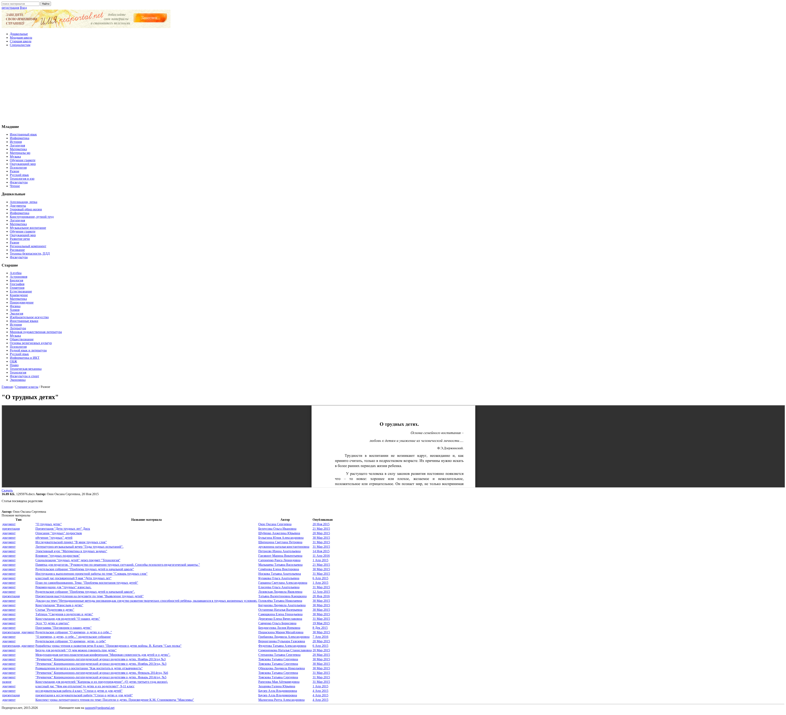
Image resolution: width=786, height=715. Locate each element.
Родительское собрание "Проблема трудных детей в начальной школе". (85, 591)
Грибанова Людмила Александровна (283, 636)
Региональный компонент (28, 246)
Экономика (18, 380)
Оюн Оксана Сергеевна (274, 524)
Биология (16, 280)
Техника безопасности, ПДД (30, 253)
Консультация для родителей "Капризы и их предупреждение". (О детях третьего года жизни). (101, 681)
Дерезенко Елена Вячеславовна (280, 618)
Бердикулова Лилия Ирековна (279, 627)
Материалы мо (20, 153)
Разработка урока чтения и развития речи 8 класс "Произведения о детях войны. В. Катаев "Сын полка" (108, 645)
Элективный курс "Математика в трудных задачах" (71, 551)
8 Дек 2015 (320, 627)
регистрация (10, 7)
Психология (18, 167)
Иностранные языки (24, 321)
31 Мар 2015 (321, 542)
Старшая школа (20, 41)
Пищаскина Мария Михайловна (280, 632)
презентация (11, 528)
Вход (23, 7)
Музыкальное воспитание (28, 227)
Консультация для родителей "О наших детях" (67, 618)
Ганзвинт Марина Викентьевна (280, 555)
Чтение (15, 186)
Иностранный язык (23, 134)
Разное (14, 171)
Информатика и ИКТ (25, 357)
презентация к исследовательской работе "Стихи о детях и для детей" (84, 695)
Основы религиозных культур (31, 343)
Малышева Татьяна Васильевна (280, 564)
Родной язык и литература (28, 350)
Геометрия (17, 287)
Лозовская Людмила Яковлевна (280, 591)
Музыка (15, 156)
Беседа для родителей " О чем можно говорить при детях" (76, 650)
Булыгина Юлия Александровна (281, 537)
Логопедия (17, 145)
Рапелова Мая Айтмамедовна (278, 681)
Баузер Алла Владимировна (277, 690)
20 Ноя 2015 (321, 524)
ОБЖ (13, 361)
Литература (18, 328)
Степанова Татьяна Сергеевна (279, 654)
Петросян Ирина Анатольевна (279, 551)
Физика (15, 306)
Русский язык (19, 175)
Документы (18, 205)
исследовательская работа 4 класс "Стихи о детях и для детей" (79, 690)
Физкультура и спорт (24, 376)
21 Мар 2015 (321, 528)
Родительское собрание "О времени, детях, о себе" (70, 641)
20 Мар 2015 (321, 533)
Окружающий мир (23, 164)
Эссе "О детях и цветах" (52, 623)
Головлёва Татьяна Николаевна (280, 600)
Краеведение (19, 295)
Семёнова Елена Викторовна (278, 569)
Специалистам (20, 45)
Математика (18, 149)
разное (6, 681)
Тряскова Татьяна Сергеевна (278, 659)
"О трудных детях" (48, 524)
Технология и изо (22, 178)
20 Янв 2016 (321, 596)
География (17, 284)
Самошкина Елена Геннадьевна (280, 614)
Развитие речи (20, 239)
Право (14, 365)
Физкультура (19, 182)
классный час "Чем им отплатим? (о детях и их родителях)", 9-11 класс (84, 686)
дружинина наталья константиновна (283, 546)
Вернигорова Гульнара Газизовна (281, 641)
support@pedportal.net (99, 707)
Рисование (17, 250)
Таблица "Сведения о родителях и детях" (64, 614)
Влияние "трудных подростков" (57, 555)
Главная (7, 387)
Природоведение (22, 302)
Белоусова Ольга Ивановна (277, 528)
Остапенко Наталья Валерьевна (280, 609)
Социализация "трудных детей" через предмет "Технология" (77, 560)
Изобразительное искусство (29, 317)
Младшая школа (21, 37)
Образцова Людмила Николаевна (281, 668)
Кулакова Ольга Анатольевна (278, 578)
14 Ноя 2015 (321, 551)
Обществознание (22, 339)
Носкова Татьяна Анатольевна (279, 573)
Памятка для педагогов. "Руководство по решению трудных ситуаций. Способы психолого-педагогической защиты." (117, 564)
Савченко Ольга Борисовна (277, 623)
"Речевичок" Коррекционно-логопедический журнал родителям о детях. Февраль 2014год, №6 (101, 672)
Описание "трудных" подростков (58, 533)
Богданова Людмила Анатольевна (282, 605)
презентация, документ (18, 632)
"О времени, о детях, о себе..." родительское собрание (73, 636)
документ (9, 524)
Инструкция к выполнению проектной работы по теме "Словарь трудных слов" (91, 573)
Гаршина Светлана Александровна (282, 582)
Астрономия (18, 276)
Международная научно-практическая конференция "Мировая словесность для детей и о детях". (102, 654)
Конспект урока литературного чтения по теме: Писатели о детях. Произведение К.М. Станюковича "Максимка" (114, 699)
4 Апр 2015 (320, 690)
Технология (18, 372)
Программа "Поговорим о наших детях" (63, 627)
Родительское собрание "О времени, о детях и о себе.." (73, 632)
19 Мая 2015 (321, 623)
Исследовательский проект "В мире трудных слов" (71, 542)
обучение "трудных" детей (53, 537)
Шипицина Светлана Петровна (280, 542)
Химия (14, 310)
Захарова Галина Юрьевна (276, 686)
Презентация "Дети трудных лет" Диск (62, 528)
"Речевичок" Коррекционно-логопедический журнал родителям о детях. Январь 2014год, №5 (100, 677)
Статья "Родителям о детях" (54, 609)
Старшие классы (26, 387)
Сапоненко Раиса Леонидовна (279, 560)
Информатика (19, 138)
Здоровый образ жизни (26, 209)
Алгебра (15, 273)
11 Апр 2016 (321, 555)
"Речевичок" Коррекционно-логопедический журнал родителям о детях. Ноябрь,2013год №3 (100, 659)
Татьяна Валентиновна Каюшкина (282, 596)
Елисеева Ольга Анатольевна (278, 587)
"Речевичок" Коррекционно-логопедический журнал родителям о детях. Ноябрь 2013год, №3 (100, 663)
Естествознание (21, 291)
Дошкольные (19, 34)
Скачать (7, 490)
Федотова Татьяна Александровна (282, 645)
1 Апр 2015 (320, 560)
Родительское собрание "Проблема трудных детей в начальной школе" (84, 569)
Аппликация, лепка (23, 202)
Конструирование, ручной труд (32, 216)
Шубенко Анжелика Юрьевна (279, 533)
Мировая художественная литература (36, 332)
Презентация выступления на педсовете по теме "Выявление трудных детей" (89, 596)
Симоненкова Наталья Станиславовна (285, 650)
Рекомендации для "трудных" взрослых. (63, 587)
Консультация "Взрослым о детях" (59, 605)
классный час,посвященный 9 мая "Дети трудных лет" (73, 578)
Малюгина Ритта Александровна (281, 699)
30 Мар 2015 (321, 537)
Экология (16, 313)
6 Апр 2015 (320, 578)
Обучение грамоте (22, 160)
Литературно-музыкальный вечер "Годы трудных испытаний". (79, 546)
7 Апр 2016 (320, 636)
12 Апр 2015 (321, 591)
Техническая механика (26, 368)
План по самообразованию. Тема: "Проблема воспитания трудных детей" (86, 582)
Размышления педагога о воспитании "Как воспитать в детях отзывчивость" (89, 668)
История (16, 141)
